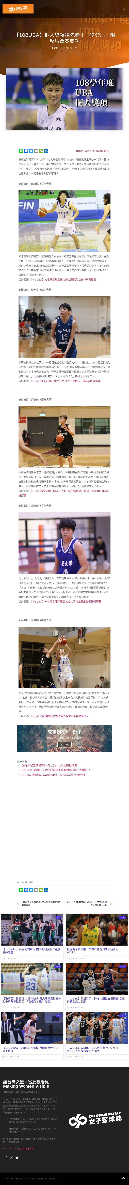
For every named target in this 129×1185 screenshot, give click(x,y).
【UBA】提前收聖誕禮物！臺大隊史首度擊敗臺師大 (59, 716)
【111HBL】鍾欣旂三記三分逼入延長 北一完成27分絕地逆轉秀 (52, 774)
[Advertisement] (64, 138)
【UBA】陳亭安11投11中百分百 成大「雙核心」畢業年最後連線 (65, 381)
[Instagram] (11, 1158)
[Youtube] (17, 1158)
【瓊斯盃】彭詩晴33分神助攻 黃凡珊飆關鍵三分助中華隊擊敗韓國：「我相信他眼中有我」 (32, 1000)
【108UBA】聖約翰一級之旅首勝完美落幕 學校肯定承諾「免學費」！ (55, 770)
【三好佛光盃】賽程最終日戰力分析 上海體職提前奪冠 (48, 765)
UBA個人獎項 (27, 882)
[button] (118, 8)
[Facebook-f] (5, 1158)
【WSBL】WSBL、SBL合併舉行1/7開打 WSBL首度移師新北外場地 (92, 1050)
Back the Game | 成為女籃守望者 (18, 1148)
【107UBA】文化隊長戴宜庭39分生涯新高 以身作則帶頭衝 (63, 279)
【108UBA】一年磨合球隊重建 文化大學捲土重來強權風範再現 (66, 601)
